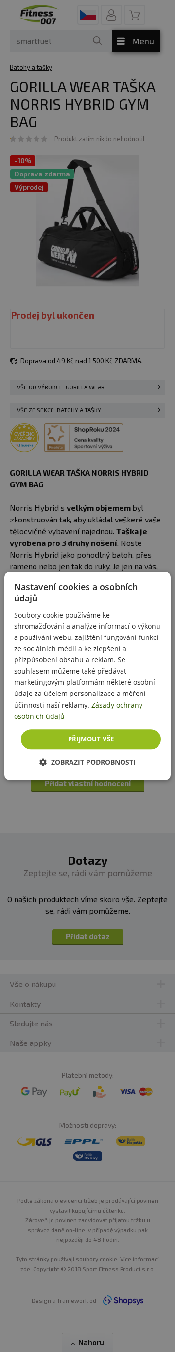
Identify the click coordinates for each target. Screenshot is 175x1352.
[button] (87, 762)
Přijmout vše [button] (91, 738)
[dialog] (87, 676)
